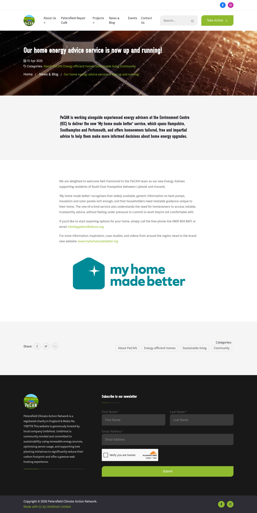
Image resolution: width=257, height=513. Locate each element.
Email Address (113, 431)
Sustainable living (107, 66)
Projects (98, 18)
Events (132, 18)
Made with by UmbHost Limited (47, 507)
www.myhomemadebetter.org (98, 241)
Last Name (178, 412)
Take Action (215, 20)
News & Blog (114, 20)
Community (128, 66)
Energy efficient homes (79, 66)
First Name (110, 412)
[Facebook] (223, 5)
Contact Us (146, 20)
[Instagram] (230, 5)
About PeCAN (52, 66)
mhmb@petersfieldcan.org (86, 227)
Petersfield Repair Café (73, 20)
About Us (49, 18)
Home (28, 74)
